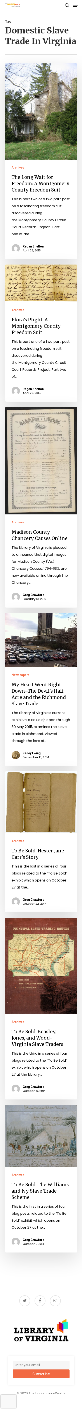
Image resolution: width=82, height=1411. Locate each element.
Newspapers (21, 675)
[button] (75, 5)
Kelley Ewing (32, 753)
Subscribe (41, 1374)
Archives (18, 167)
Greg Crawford (33, 595)
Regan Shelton (33, 246)
